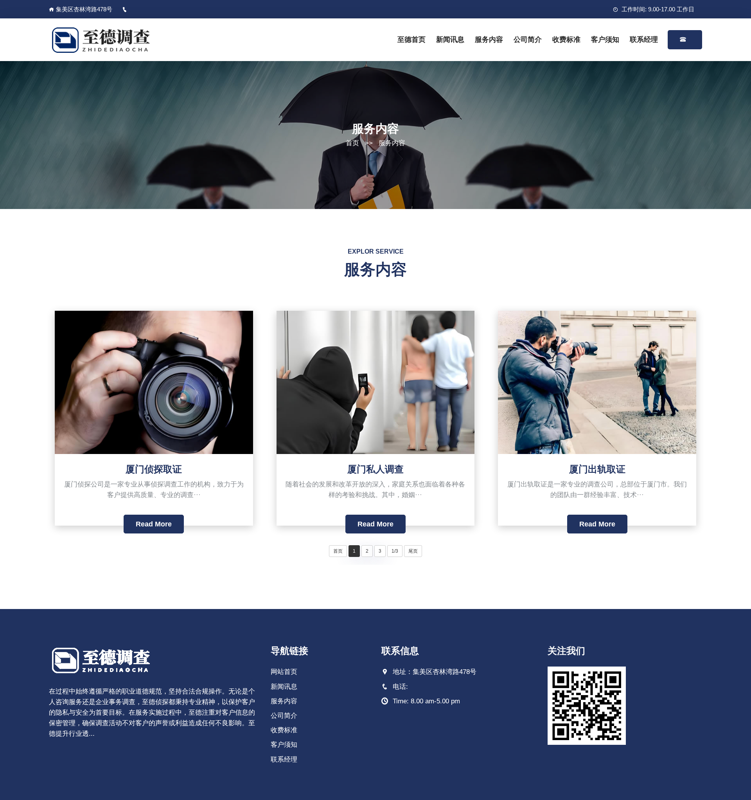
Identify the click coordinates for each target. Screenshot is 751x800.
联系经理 (644, 39)
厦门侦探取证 (154, 469)
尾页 (413, 551)
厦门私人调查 (375, 469)
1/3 (395, 551)
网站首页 (284, 672)
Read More (154, 524)
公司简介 (528, 39)
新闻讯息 (450, 39)
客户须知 (605, 39)
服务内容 (489, 39)
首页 (352, 143)
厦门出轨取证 (597, 469)
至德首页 (411, 39)
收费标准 (566, 39)
